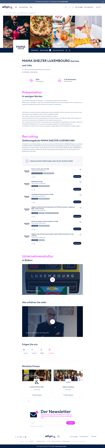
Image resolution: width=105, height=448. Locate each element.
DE (66, 7)
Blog (31, 7)
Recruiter (98, 7)
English (26, 441)
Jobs (16, 7)
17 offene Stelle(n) (37, 395)
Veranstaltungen (23, 7)
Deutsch (31, 441)
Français (22, 441)
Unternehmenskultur (58, 50)
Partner (48, 441)
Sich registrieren (88, 7)
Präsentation (34, 50)
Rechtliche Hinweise (56, 441)
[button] (28, 401)
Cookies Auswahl (65, 441)
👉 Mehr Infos (64, 1)
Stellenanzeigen (45, 50)
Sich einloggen (79, 7)
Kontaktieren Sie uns (40, 441)
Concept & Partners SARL (37, 387)
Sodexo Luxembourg (68, 387)
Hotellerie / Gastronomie (30, 72)
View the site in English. (60, 446)
